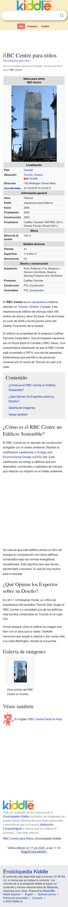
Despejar (54, 15)
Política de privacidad (15, 898)
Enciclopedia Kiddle (16, 816)
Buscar (61, 15)
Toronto (28, 174)
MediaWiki (49, 891)
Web (21, 26)
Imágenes (32, 26)
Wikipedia (52, 887)
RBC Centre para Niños (18, 838)
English (45, 26)
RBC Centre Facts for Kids (45, 719)
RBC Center (16, 69)
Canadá (28, 170)
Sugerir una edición (33, 852)
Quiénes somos (47, 894)
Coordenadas (12, 188)
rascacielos (38, 302)
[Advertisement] (34, 40)
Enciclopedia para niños (16, 60)
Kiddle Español (11, 894)
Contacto (37, 898)
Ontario (38, 174)
